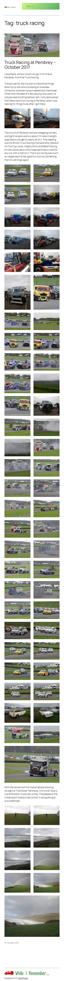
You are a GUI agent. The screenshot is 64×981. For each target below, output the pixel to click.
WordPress (23, 978)
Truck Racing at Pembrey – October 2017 (30, 65)
